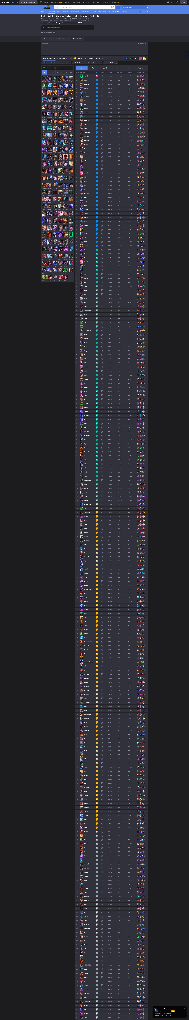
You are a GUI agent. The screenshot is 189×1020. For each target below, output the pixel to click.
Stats (94, 12)
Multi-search (102, 12)
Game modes (62, 12)
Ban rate (129, 72)
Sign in (183, 2)
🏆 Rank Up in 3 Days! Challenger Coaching (122, 7)
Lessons (124, 12)
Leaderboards (75, 12)
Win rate (109, 72)
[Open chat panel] (187, 53)
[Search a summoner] (112, 7)
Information (113, 12)
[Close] (184, 1008)
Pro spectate (86, 12)
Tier (97, 72)
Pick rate (119, 72)
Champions (51, 12)
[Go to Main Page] (5, 2)
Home (43, 12)
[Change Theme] (172, 2)
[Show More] (168, 2)
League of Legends (29, 2)
